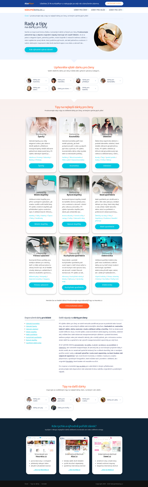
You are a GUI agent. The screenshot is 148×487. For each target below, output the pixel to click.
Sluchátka (105, 279)
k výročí (95, 345)
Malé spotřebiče (31, 334)
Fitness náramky (113, 276)
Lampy (64, 218)
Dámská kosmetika (33, 323)
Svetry (97, 160)
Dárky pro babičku (85, 88)
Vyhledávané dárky (74, 306)
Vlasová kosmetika (77, 160)
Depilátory (98, 218)
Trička (103, 160)
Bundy (97, 157)
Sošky (70, 218)
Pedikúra (107, 218)
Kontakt (44, 484)
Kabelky (32, 216)
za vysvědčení (111, 345)
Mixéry (64, 279)
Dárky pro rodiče (36, 400)
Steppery (46, 279)
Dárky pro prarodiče (61, 400)
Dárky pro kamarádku (111, 81)
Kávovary (65, 276)
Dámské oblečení (32, 329)
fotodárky (69, 361)
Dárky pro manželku (61, 81)
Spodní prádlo (110, 157)
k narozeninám (78, 345)
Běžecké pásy (33, 276)
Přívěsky (38, 160)
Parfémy (65, 157)
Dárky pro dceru (63, 88)
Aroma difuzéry (67, 216)
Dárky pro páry (112, 400)
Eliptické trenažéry (35, 279)
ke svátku (88, 345)
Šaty (102, 157)
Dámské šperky (31, 326)
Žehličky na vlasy (101, 216)
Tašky (38, 216)
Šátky (32, 218)
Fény (110, 216)
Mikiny (109, 160)
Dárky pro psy (38, 408)
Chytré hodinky (100, 276)
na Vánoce (102, 345)
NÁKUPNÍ (35, 9)
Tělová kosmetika (75, 157)
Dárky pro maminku (36, 81)
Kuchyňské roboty (76, 276)
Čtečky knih (115, 279)
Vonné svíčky (79, 216)
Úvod (26, 16)
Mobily (98, 279)
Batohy (43, 216)
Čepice (50, 216)
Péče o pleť (66, 160)
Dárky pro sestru (36, 88)
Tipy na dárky (34, 484)
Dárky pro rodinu (85, 400)
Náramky (47, 157)
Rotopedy (43, 276)
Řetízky (31, 160)
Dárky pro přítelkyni (85, 81)
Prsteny (39, 157)
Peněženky (39, 218)
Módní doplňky (31, 332)
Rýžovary (71, 279)
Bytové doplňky (31, 340)
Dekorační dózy (79, 218)
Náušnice (32, 157)
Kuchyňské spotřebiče (33, 337)
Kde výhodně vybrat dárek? (41, 49)
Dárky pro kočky (63, 408)
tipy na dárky (81, 366)
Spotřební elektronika (33, 343)
